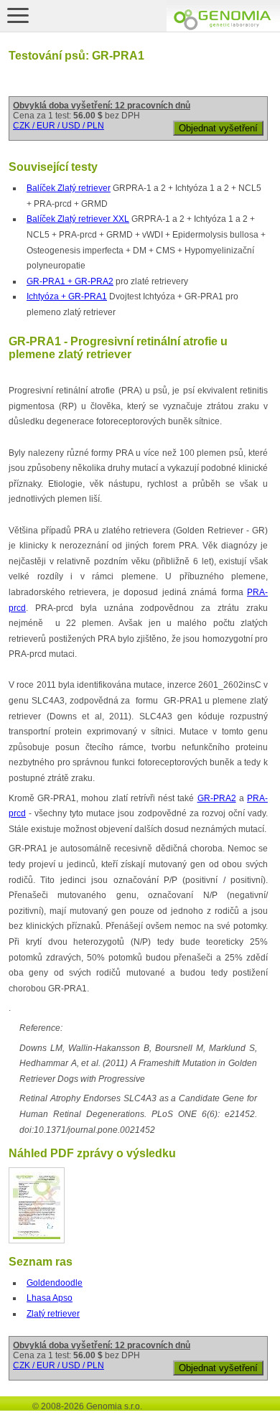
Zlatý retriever (53, 1314)
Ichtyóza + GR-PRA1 (67, 296)
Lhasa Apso (50, 1298)
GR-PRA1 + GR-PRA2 (70, 281)
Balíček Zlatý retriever (69, 188)
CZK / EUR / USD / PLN (58, 126)
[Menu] (18, 15)
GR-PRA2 (216, 798)
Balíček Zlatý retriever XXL (78, 219)
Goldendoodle (55, 1283)
